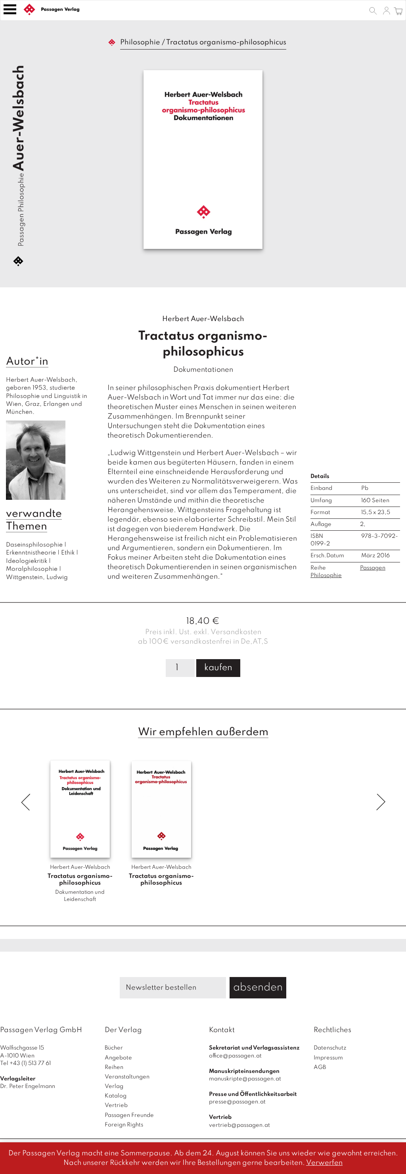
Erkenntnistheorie (31, 553)
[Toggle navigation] (9, 9)
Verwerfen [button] (324, 1162)
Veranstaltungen (127, 1077)
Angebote (118, 1058)
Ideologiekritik (26, 561)
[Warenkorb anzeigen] (398, 10)
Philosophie (140, 42)
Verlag (114, 1086)
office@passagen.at (235, 1056)
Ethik (68, 553)
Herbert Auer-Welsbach (203, 319)
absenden (258, 987)
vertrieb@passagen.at (239, 1125)
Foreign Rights (124, 1125)
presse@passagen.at (237, 1102)
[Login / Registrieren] (386, 10)
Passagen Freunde (129, 1115)
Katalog (115, 1096)
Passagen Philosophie (21, 210)
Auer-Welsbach (19, 118)
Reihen (114, 1067)
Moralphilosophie (31, 569)
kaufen (218, 667)
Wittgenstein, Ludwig (37, 577)
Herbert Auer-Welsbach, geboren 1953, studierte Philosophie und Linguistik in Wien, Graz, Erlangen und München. (47, 396)
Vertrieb (116, 1105)
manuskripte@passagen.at (245, 1079)
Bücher (114, 1048)
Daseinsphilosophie (34, 545)
